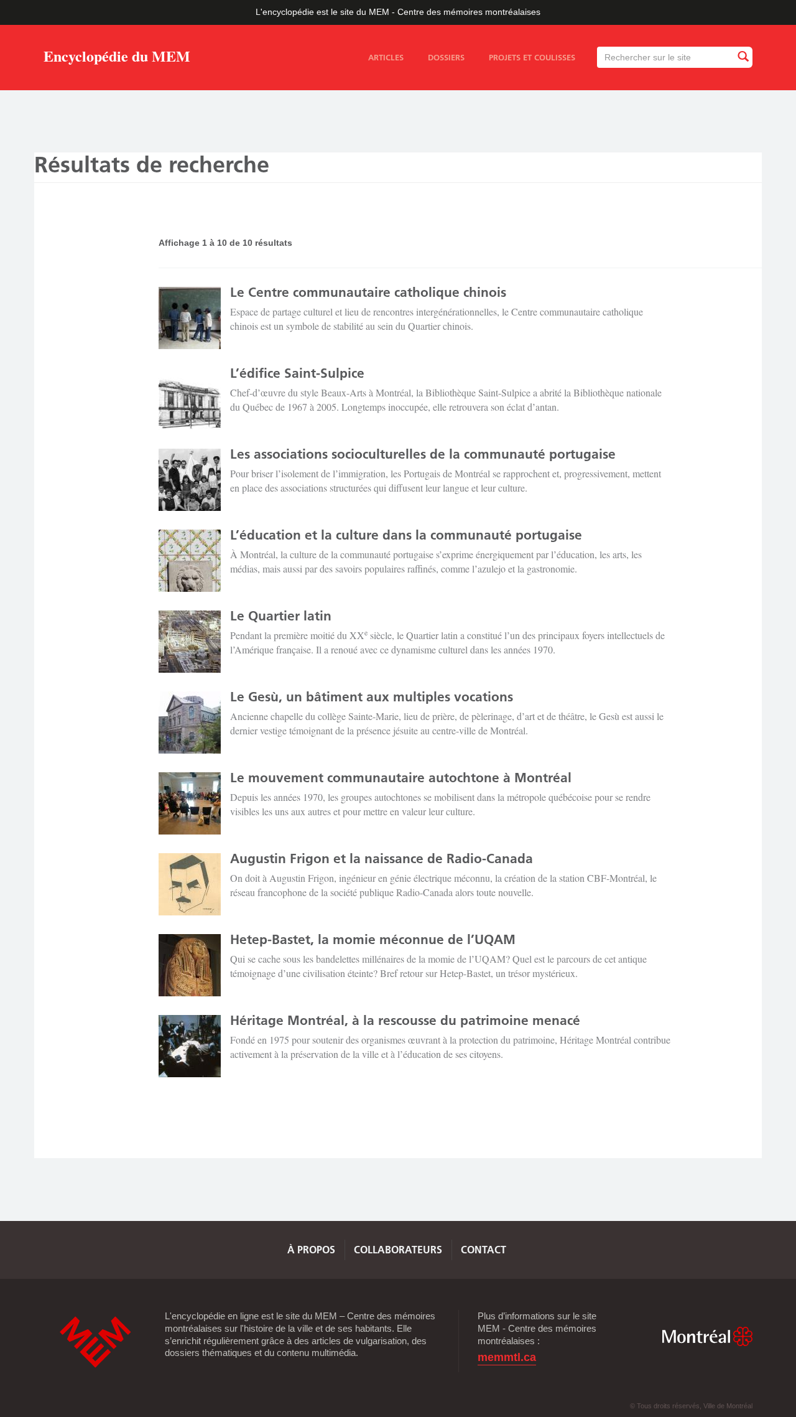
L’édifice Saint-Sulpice (297, 373)
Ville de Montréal (707, 1336)
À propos (311, 1249)
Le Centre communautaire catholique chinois (368, 292)
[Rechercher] (742, 57)
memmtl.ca (507, 1357)
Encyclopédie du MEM (117, 58)
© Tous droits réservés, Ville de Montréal (691, 1406)
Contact (483, 1249)
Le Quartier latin (280, 616)
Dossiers (446, 57)
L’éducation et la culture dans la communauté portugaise (406, 535)
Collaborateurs (398, 1249)
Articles (386, 57)
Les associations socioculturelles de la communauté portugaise (423, 454)
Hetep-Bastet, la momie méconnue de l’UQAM (373, 939)
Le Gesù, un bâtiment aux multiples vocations (371, 696)
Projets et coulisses (532, 57)
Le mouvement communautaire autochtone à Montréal (401, 777)
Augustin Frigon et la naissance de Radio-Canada (381, 858)
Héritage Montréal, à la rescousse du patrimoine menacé (405, 1020)
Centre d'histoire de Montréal (95, 1342)
